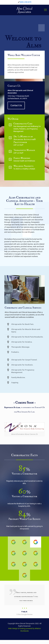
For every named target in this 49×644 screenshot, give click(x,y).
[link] (24, 429)
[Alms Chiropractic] (24, 10)
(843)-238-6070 (25, 2)
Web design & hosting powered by (21, 628)
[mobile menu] (45, 10)
